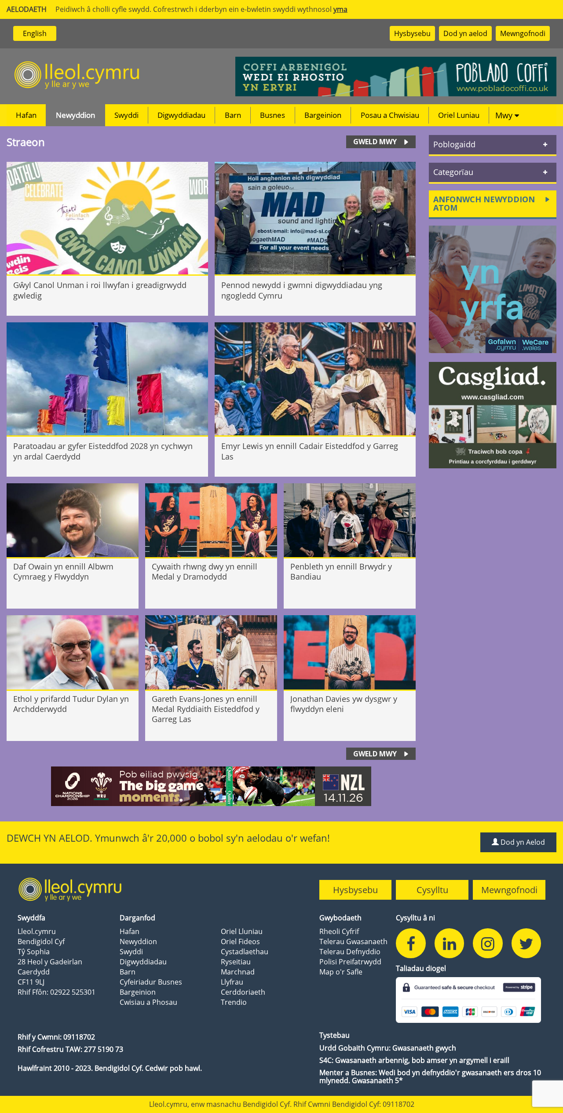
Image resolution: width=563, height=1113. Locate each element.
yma (340, 9)
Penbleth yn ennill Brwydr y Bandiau (341, 572)
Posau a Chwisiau (390, 115)
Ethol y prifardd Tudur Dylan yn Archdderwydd (71, 704)
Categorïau (453, 172)
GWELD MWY (375, 141)
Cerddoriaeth (243, 992)
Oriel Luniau (458, 115)
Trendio (234, 1002)
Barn (233, 115)
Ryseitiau (236, 962)
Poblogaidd (454, 144)
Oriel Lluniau (242, 931)
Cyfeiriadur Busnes (151, 982)
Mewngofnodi (522, 33)
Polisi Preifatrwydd (350, 962)
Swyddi (126, 115)
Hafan (26, 115)
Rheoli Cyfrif (339, 931)
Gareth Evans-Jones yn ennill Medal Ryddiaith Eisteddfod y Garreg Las (206, 709)
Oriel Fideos (240, 941)
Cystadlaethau (244, 951)
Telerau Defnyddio (349, 951)
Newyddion (75, 115)
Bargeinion (322, 115)
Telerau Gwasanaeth (353, 941)
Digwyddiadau (181, 115)
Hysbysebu (412, 33)
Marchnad (238, 972)
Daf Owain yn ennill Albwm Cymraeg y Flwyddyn (63, 572)
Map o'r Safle (340, 972)
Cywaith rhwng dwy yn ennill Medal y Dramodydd (204, 572)
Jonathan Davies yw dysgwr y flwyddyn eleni (343, 704)
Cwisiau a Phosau (148, 1002)
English (35, 33)
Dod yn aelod (465, 33)
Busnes (272, 115)
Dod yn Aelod (522, 842)
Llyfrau (232, 982)
